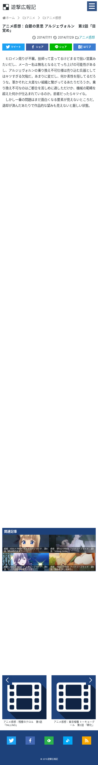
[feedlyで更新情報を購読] (49, 740)
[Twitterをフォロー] (11, 740)
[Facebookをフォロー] (30, 740)
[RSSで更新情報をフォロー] (86, 740)
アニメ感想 (87, 37)
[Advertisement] (49, 319)
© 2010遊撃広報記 (49, 759)
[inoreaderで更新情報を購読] (67, 740)
